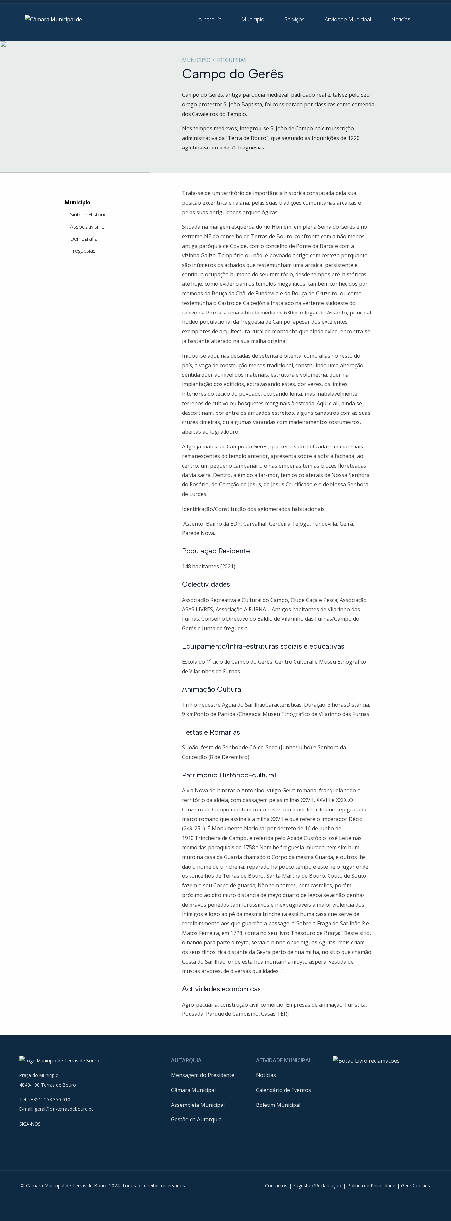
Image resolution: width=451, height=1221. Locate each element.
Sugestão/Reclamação (317, 1185)
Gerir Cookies (415, 1185)
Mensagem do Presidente (202, 1075)
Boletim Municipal (278, 1104)
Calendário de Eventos (283, 1090)
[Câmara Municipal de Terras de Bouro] (54, 19)
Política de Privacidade (371, 1185)
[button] (214, 19)
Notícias (266, 1075)
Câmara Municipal (193, 1090)
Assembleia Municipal (198, 1104)
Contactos (276, 1185)
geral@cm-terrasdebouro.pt (64, 1109)
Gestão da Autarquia (196, 1119)
